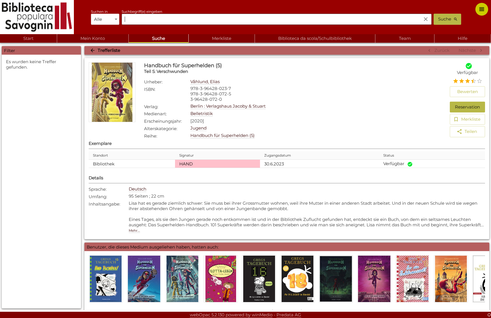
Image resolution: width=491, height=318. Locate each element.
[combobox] (270, 19)
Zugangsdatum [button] (277, 155)
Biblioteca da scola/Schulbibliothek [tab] (315, 38)
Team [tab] (405, 38)
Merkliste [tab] (221, 38)
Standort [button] (100, 155)
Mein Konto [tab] (92, 38)
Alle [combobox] (98, 19)
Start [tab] (28, 38)
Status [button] (388, 155)
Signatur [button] (186, 155)
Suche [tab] (158, 38)
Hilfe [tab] (462, 38)
